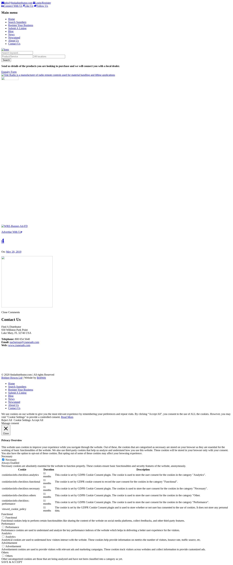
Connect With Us (13, 5)
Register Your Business (20, 25)
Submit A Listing (17, 28)
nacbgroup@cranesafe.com (24, 342)
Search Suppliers (17, 22)
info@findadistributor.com (18, 2)
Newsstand (14, 37)
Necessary (11, 459)
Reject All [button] (6, 420)
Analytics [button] (6, 533)
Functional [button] (7, 514)
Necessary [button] (6, 456)
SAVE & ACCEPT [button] (11, 562)
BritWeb (41, 377)
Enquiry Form (9, 71)
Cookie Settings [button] (22, 420)
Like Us (29, 5)
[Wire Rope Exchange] (14, 226)
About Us (13, 40)
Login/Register (43, 2)
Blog (10, 31)
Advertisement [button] (9, 542)
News (11, 34)
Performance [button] (8, 523)
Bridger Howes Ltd (11, 377)
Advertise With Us (11, 231)
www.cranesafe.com (19, 345)
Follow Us (42, 5)
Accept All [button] (37, 420)
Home (11, 19)
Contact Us (14, 43)
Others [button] (5, 552)
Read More (67, 417)
